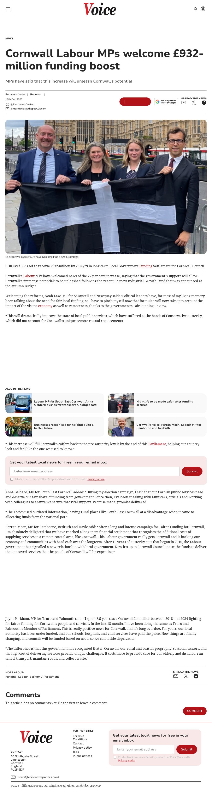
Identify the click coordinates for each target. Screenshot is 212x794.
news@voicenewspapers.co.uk (38, 777)
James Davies (17, 94)
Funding (145, 266)
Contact (78, 743)
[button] (8, 9)
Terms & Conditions (80, 737)
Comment (194, 711)
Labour (29, 276)
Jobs (76, 752)
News (9, 38)
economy (45, 306)
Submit (192, 471)
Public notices (82, 756)
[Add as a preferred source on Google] (166, 101)
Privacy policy (82, 748)
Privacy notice (96, 479)
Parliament (157, 444)
